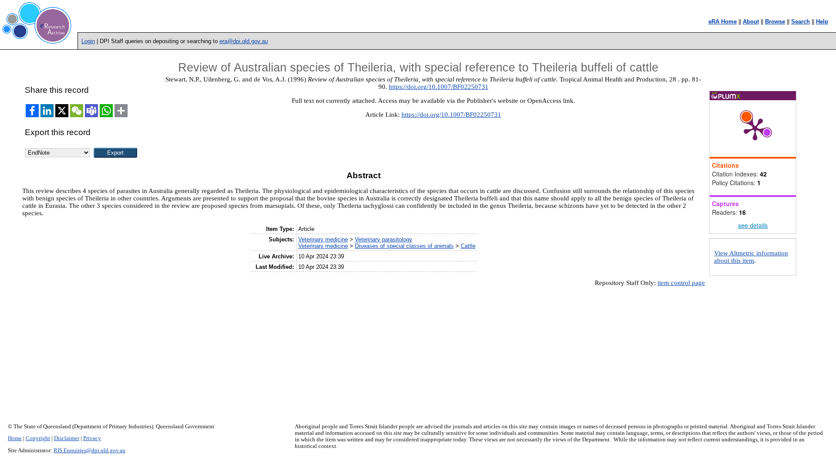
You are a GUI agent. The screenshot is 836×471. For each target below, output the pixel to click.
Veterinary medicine (323, 239)
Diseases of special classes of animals (404, 246)
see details (753, 225)
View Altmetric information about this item (751, 257)
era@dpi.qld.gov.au (243, 41)
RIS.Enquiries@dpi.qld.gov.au (89, 450)
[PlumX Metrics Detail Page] (755, 128)
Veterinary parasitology (383, 239)
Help (822, 21)
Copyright (38, 438)
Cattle (468, 246)
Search (800, 21)
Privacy (92, 438)
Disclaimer (66, 438)
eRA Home (722, 21)
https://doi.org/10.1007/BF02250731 (439, 86)
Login (88, 41)
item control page (681, 282)
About (751, 21)
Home (15, 438)
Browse (775, 21)
